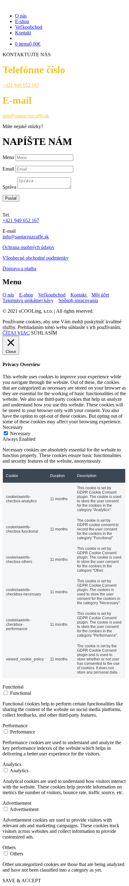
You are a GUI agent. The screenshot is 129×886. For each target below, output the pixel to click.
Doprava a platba (19, 268)
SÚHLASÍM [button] (44, 333)
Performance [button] (15, 725)
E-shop (22, 21)
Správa (9, 187)
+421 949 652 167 (21, 85)
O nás (21, 15)
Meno (8, 157)
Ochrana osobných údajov (28, 247)
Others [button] (9, 847)
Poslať (11, 198)
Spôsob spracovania (78, 300)
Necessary (20, 433)
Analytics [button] (12, 764)
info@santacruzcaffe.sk (26, 115)
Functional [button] (13, 686)
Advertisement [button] (17, 803)
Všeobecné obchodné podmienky (36, 258)
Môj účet (100, 294)
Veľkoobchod (28, 27)
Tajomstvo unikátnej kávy (28, 300)
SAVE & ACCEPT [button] (22, 880)
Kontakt (23, 32)
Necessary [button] (13, 427)
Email (8, 169)
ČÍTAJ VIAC (16, 333)
